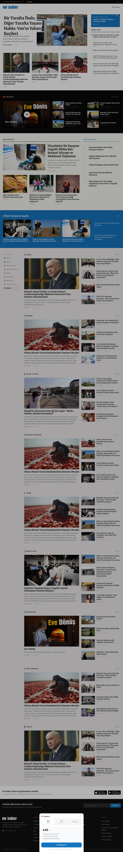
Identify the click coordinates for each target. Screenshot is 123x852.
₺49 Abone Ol (61, 845)
